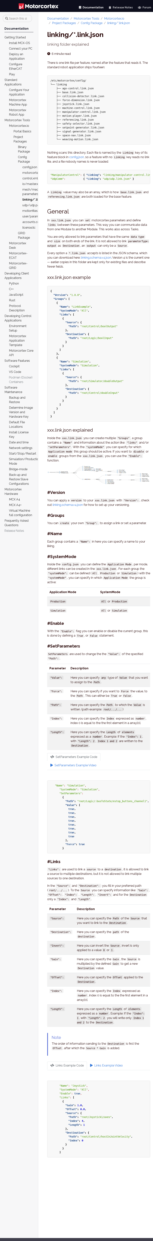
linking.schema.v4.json (96, 257)
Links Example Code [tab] (69, 1065)
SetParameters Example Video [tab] (75, 765)
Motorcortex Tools (86, 18)
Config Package (91, 23)
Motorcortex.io (114, 18)
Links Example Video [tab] (108, 1065)
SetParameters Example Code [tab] (76, 757)
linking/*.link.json (118, 23)
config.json (76, 157)
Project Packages (64, 23)
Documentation (58, 18)
